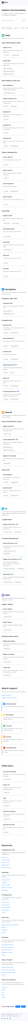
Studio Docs (7, 223)
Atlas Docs (6, 805)
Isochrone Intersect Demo (9, 972)
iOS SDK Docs (8, 69)
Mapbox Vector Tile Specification (11, 924)
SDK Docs (6, 832)
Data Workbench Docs (9, 93)
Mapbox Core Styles (7, 887)
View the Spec (7, 236)
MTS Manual (13, 106)
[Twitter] (5, 1018)
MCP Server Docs (8, 532)
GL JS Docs (6, 55)
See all (4, 912)
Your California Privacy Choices (12, 1016)
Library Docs (7, 819)
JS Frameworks (15, 55)
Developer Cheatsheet (8, 947)
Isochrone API (6, 910)
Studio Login (15, 223)
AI (19, 28)
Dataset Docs (7, 648)
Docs (6, 2)
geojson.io (5, 857)
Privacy (20, 1014)
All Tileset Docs (7, 616)
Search (15, 28)
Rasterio (4, 927)
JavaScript (5, 987)
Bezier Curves (6, 862)
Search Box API (6, 905)
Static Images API (7, 907)
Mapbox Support (7, 695)
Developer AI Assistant (8, 944)
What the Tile (6, 865)
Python (4, 989)
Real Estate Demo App (8, 967)
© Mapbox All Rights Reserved (8, 1014)
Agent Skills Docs (8, 582)
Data (23, 28)
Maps (3, 28)
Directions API (6, 902)
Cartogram (5, 882)
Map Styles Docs (8, 249)
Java (3, 992)
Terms (16, 1014)
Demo (12, 372)
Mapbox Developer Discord (9, 697)
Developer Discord (7, 950)
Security (3, 1016)
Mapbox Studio (6, 879)
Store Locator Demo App (9, 969)
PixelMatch (5, 930)
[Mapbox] (3, 2)
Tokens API (6, 792)
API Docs (6, 106)
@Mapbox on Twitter (8, 952)
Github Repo (7, 463)
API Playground (14, 146)
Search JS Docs (7, 433)
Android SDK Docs (9, 72)
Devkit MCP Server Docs (9, 551)
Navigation (9, 28)
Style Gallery (6, 890)
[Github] (3, 1018)
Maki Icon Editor (6, 885)
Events (4, 955)
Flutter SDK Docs (9, 74)
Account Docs (7, 779)
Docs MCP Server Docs (9, 568)
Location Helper (6, 860)
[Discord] (10, 1018)
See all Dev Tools (7, 867)
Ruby (4, 995)
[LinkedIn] (8, 1018)
